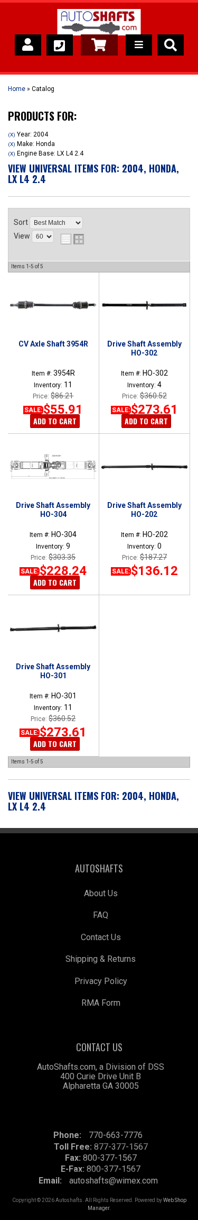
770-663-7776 (116, 1135)
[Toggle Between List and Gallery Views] (72, 239)
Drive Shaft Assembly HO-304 (53, 509)
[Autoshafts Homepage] (99, 24)
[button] (170, 45)
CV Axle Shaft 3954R (53, 344)
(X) (11, 135)
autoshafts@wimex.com (113, 1181)
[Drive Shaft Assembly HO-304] (53, 467)
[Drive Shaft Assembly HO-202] (144, 467)
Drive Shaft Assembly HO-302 (144, 348)
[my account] (28, 45)
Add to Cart (55, 420)
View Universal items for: (93, 173)
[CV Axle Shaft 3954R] (53, 305)
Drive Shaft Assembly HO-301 (53, 670)
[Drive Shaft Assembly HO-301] (53, 628)
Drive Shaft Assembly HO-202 (144, 509)
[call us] (59, 45)
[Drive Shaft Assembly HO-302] (144, 305)
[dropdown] (139, 45)
